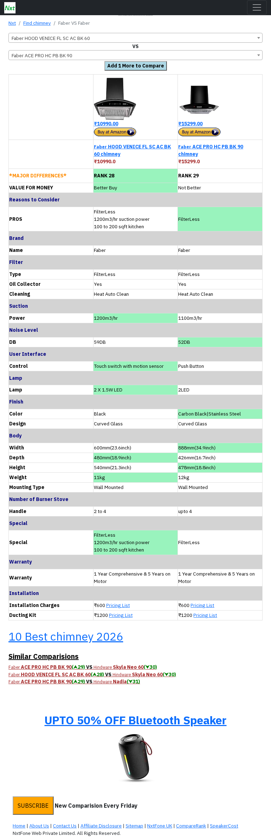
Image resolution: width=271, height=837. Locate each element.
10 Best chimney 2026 (65, 636)
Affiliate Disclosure (101, 826)
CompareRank (191, 826)
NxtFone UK (159, 826)
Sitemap (134, 826)
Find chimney (37, 23)
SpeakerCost (224, 826)
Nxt (12, 23)
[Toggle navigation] (257, 7)
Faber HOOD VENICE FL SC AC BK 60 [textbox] (51, 38)
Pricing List (118, 605)
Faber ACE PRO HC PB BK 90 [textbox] (42, 55)
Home (19, 826)
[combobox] (135, 38)
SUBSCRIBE (33, 805)
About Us (39, 826)
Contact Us (65, 826)
